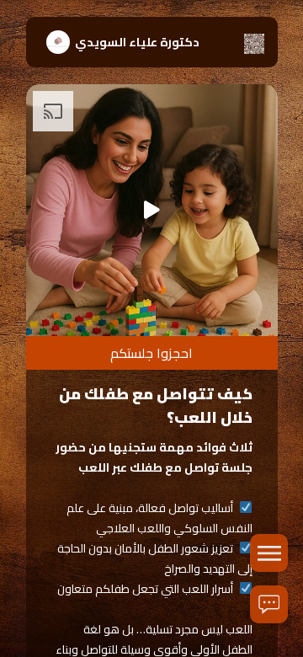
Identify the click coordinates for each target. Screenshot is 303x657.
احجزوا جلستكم (151, 353)
